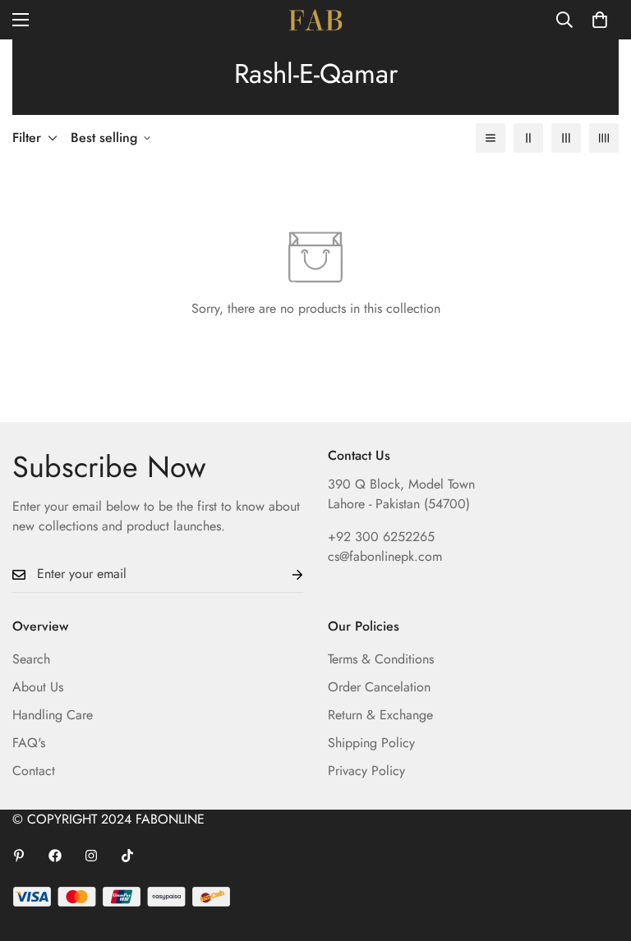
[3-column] (566, 138)
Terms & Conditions (381, 659)
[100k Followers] (91, 855)
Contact (33, 770)
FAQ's (28, 742)
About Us (37, 686)
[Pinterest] (18, 855)
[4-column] (604, 138)
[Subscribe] (284, 574)
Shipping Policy (371, 742)
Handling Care (52, 714)
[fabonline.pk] (315, 19)
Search (31, 659)
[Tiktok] (127, 855)
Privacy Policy (366, 770)
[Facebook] (55, 855)
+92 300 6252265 (381, 536)
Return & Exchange (380, 714)
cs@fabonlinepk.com (385, 556)
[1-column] (490, 138)
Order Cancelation (379, 686)
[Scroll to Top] (599, 851)
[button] (600, 20)
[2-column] (528, 138)
